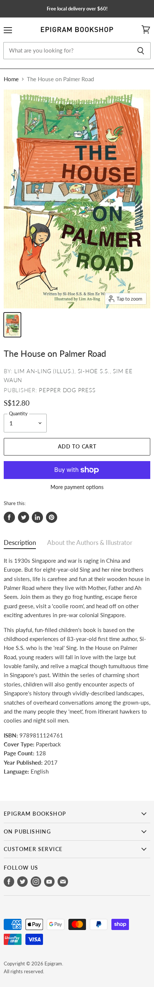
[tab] (20, 544)
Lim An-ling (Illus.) (44, 371)
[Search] (141, 50)
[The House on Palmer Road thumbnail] (12, 325)
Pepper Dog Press (67, 390)
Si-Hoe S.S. (94, 371)
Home (11, 79)
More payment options (77, 487)
